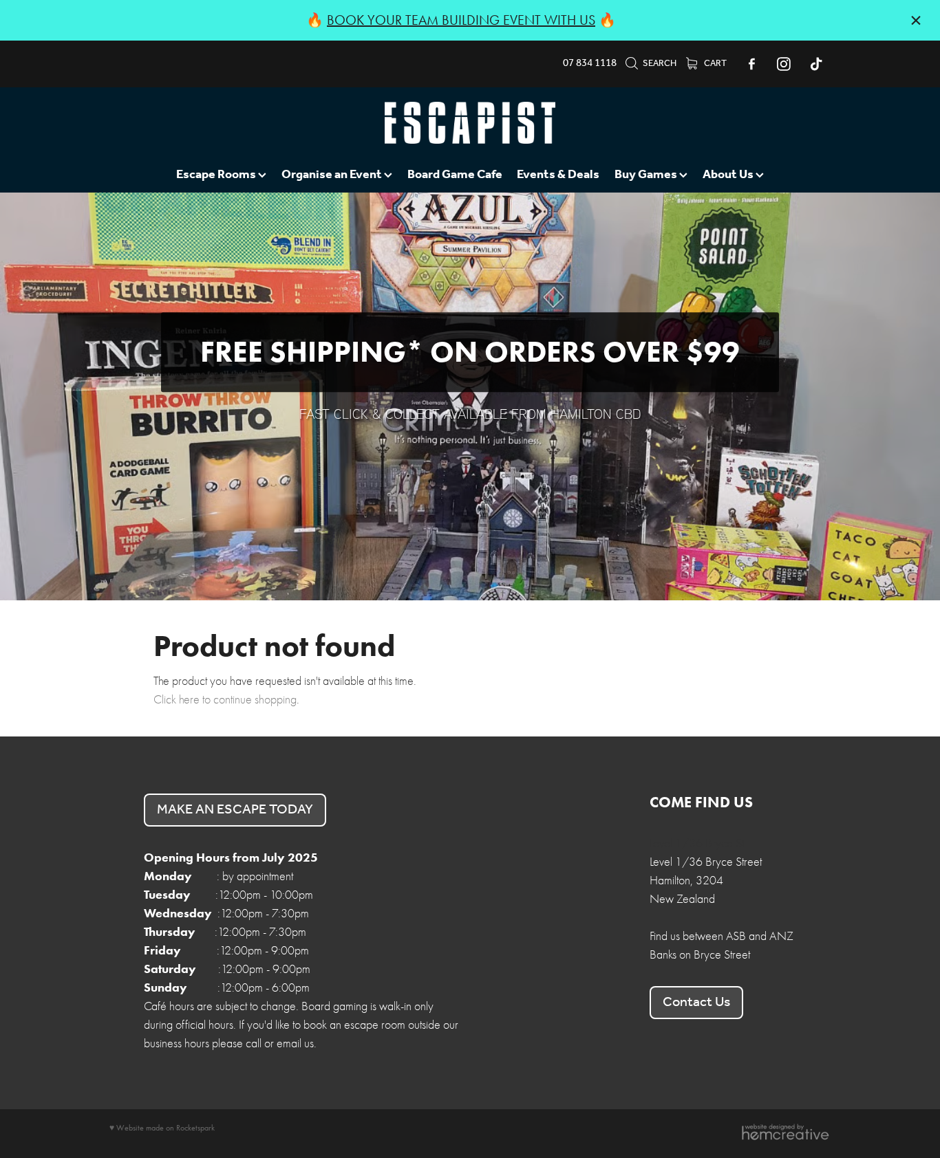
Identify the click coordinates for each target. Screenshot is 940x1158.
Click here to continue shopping (225, 699)
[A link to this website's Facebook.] (751, 64)
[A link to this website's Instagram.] (783, 64)
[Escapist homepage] (470, 123)
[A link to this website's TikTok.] (816, 64)
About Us (729, 174)
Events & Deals (558, 174)
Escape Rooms (217, 174)
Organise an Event (332, 174)
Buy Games (647, 174)
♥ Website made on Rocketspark (162, 1128)
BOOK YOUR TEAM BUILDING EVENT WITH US (461, 20)
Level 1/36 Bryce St (697, 843)
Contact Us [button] (696, 1003)
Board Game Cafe (454, 174)
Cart (715, 63)
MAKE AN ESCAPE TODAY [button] (235, 810)
